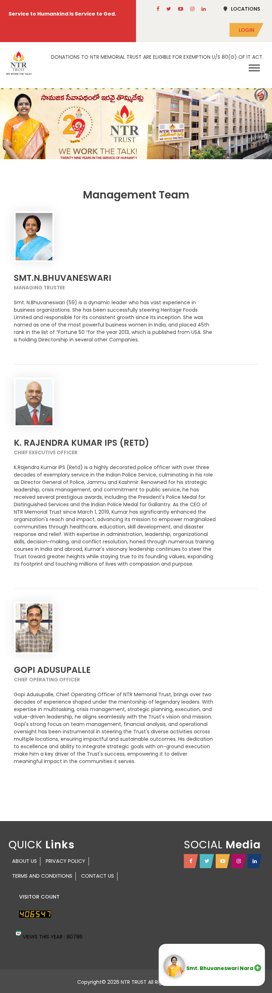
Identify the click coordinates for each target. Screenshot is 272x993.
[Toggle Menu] (254, 67)
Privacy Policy (65, 861)
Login (246, 30)
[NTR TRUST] (19, 63)
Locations (245, 8)
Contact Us (97, 875)
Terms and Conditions (42, 875)
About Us (24, 861)
